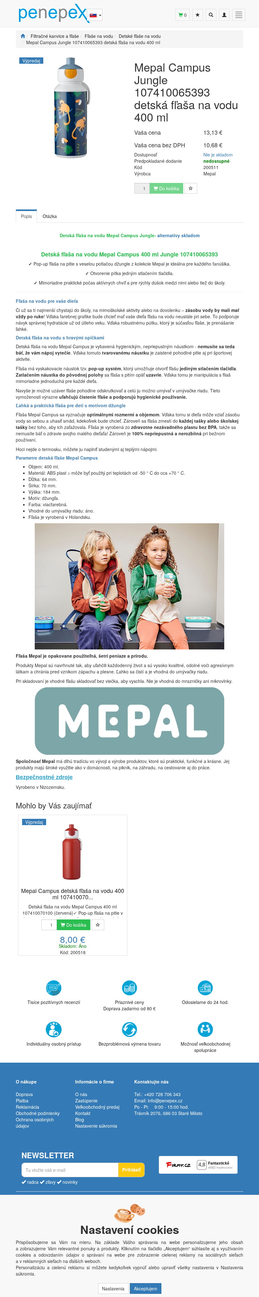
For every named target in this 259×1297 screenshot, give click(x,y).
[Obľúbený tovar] (197, 15)
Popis (26, 216)
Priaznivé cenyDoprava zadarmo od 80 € (129, 1005)
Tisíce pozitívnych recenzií (53, 1002)
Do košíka (75, 925)
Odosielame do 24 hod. (205, 1002)
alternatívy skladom (178, 235)
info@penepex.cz (165, 1100)
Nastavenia (113, 1288)
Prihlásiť (131, 1169)
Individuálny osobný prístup (54, 1044)
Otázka (50, 216)
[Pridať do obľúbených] (190, 188)
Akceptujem (145, 1288)
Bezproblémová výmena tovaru (130, 1044)
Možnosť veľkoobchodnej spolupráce (205, 1047)
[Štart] (23, 36)
